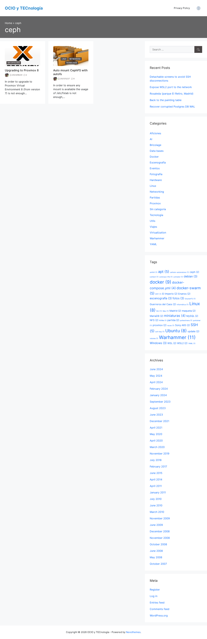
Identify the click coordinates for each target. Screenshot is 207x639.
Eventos (155, 168)
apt (163, 271)
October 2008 (158, 544)
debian (190, 276)
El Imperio (169, 293)
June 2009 (156, 524)
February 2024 (159, 388)
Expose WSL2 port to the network (171, 87)
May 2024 (156, 375)
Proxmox (155, 203)
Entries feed (157, 602)
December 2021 (159, 421)
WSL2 (182, 343)
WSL (171, 343)
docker (160, 282)
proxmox (159, 325)
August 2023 (158, 408)
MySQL (192, 315)
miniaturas (174, 316)
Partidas (155, 197)
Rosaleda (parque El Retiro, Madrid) (171, 93)
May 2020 (156, 434)
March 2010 (157, 512)
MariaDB (156, 315)
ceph (194, 272)
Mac (166, 311)
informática (183, 305)
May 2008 (156, 557)
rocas (170, 325)
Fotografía (156, 174)
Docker (154, 156)
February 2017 (158, 466)
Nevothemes (133, 632)
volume (154, 338)
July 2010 (156, 499)
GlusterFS (190, 299)
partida (173, 320)
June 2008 (156, 550)
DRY (158, 294)
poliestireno (186, 320)
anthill (153, 272)
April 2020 (156, 440)
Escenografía (158, 162)
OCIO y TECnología (24, 8)
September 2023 (160, 401)
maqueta (189, 310)
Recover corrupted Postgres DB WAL (172, 106)
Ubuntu (176, 330)
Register (155, 589)
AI (151, 139)
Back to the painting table (165, 100)
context (154, 277)
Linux (64, 59)
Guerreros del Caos (163, 304)
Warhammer (157, 238)
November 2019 (159, 453)
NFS (154, 320)
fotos (178, 298)
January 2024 (158, 395)
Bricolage (155, 145)
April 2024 (156, 382)
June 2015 (156, 473)
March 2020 (157, 447)
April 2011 (156, 486)
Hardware (156, 180)
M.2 (159, 311)
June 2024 (156, 369)
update (193, 331)
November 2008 (160, 537)
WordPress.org (159, 615)
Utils (152, 220)
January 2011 (158, 492)
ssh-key (159, 332)
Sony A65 (182, 325)
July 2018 (156, 460)
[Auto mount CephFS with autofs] (71, 55)
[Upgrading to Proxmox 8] (22, 55)
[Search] (198, 49)
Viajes (153, 226)
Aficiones (155, 133)
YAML (153, 244)
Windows (158, 343)
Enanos (184, 293)
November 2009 (160, 518)
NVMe (163, 320)
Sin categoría (13, 63)
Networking (75, 59)
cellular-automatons (179, 272)
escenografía (161, 298)
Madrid (175, 310)
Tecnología (71, 63)
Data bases (156, 150)
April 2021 (156, 427)
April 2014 (156, 479)
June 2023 (156, 414)
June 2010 (156, 505)
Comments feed (159, 609)
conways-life (166, 277)
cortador (178, 277)
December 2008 (160, 531)
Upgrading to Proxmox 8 (22, 70)
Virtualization (158, 232)
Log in (153, 596)
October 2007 (158, 563)
